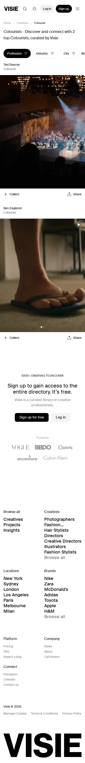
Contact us (11, 685)
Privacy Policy (72, 713)
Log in (47, 9)
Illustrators (55, 546)
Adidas (51, 595)
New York (12, 578)
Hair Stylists (56, 530)
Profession (14, 53)
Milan (9, 611)
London (11, 589)
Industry (42, 53)
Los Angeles (16, 595)
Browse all (54, 557)
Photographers (59, 519)
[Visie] (11, 9)
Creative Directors (63, 541)
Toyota (51, 600)
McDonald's (56, 589)
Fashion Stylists (60, 552)
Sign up (64, 9)
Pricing (8, 646)
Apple (50, 606)
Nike (48, 578)
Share (77, 194)
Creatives (22, 23)
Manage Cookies (15, 713)
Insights (11, 530)
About (48, 651)
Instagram (10, 674)
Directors (53, 535)
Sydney (11, 584)
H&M (49, 611)
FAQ (6, 651)
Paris (8, 600)
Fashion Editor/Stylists (58, 525)
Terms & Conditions (44, 713)
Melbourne (14, 606)
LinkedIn (9, 679)
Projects (11, 525)
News (48, 646)
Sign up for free (31, 417)
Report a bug (12, 657)
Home (7, 23)
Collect (14, 194)
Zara (48, 584)
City (67, 53)
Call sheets (52, 657)
